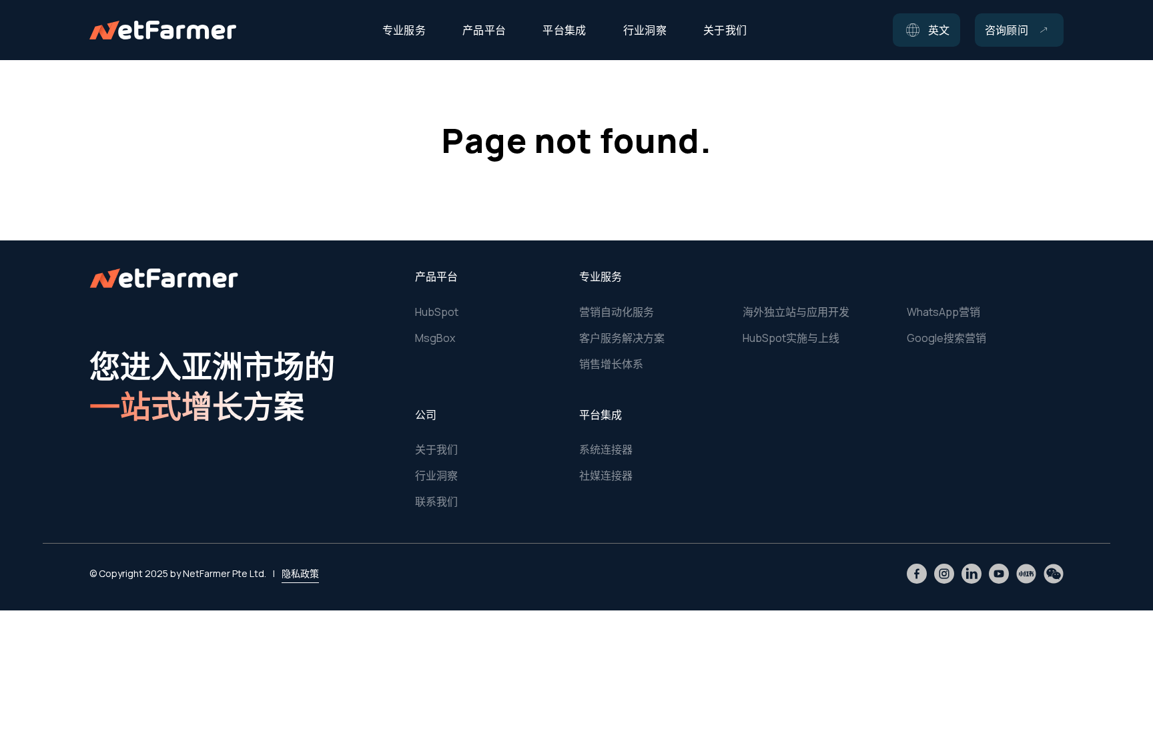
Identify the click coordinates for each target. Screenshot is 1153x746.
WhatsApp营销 (943, 312)
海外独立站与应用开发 (796, 312)
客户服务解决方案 (622, 338)
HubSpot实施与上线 (791, 338)
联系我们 (436, 501)
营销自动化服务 (616, 312)
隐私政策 (300, 573)
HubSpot (436, 312)
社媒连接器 (606, 475)
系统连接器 (606, 449)
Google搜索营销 (946, 338)
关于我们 (436, 449)
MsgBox (435, 338)
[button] (926, 30)
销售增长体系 (611, 364)
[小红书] (1026, 574)
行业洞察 (436, 475)
